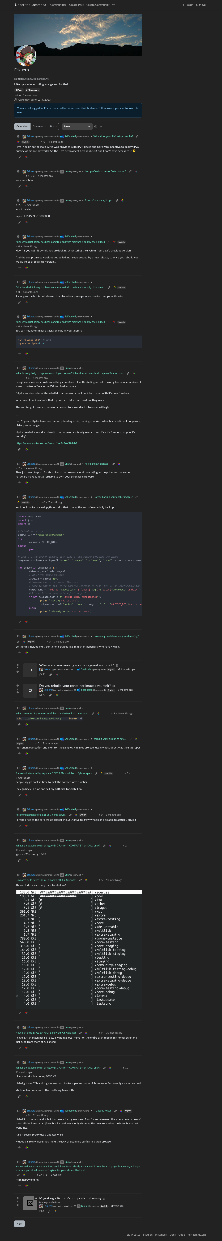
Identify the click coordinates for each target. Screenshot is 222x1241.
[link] (18, 142)
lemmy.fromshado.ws (49, 1202)
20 (43, 695)
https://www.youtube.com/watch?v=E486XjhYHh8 (46, 443)
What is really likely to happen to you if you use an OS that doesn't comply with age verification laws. (70, 373)
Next (19, 1223)
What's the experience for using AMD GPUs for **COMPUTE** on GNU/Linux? (58, 846)
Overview (22, 126)
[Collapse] (18, 136)
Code (181, 1234)
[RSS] (101, 126)
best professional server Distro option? (105, 171)
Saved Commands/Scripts (99, 200)
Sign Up (201, 4)
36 (43, 674)
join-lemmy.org (197, 1234)
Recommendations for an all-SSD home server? (41, 815)
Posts (53, 126)
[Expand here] (30, 1203)
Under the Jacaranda (30, 5)
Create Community (97, 4)
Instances (161, 1234)
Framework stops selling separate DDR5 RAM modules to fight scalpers (54, 773)
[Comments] (30, 670)
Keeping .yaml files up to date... (109, 739)
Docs (172, 1234)
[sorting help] (95, 126)
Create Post (76, 4)
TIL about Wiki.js (102, 1111)
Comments (39, 126)
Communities (58, 4)
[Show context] (137, 136)
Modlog (147, 1234)
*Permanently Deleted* (97, 464)
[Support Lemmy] (113, 4)
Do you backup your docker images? (113, 497)
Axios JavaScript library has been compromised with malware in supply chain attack (60, 242)
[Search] (183, 4)
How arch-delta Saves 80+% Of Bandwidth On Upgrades (46, 880)
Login (190, 4)
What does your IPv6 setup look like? (113, 136)
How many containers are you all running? (116, 636)
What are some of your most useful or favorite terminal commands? (52, 713)
